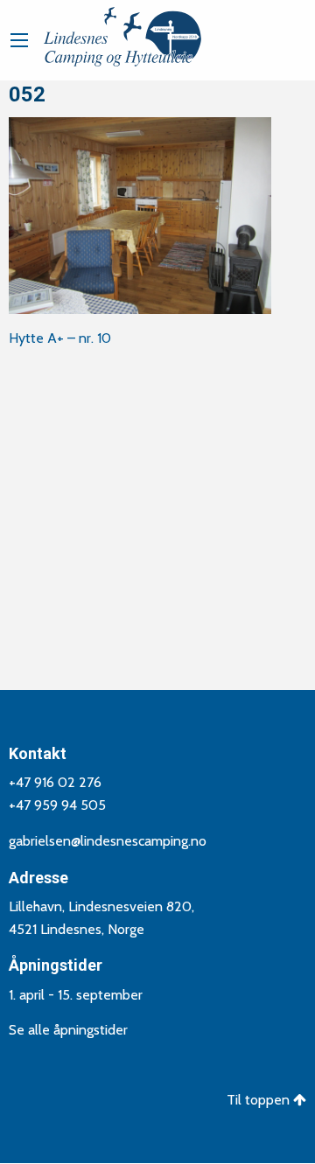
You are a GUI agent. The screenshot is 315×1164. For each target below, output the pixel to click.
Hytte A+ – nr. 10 (60, 338)
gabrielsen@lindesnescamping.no (107, 841)
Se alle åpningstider (68, 1029)
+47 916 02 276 (55, 782)
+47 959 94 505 (57, 805)
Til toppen (260, 1099)
